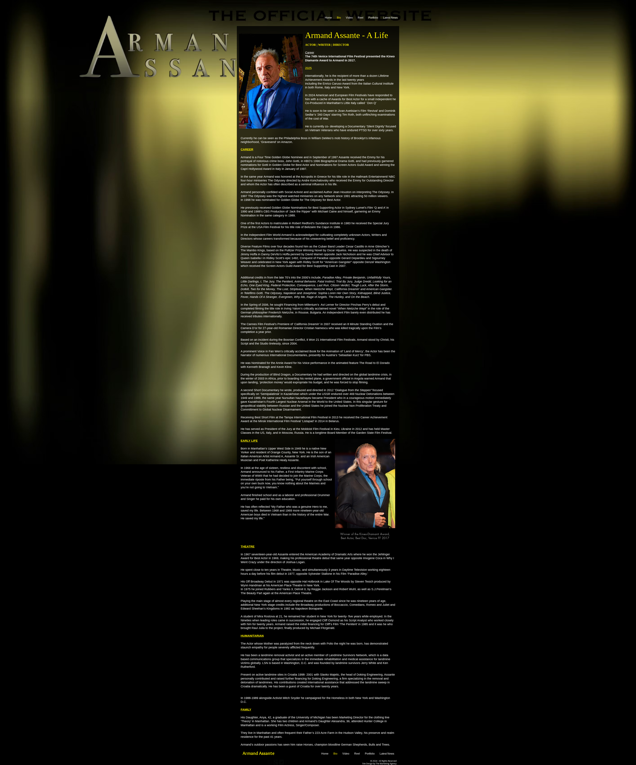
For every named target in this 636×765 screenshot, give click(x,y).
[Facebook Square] (269, 762)
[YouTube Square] (287, 762)
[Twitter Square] (281, 762)
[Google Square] (275, 762)
